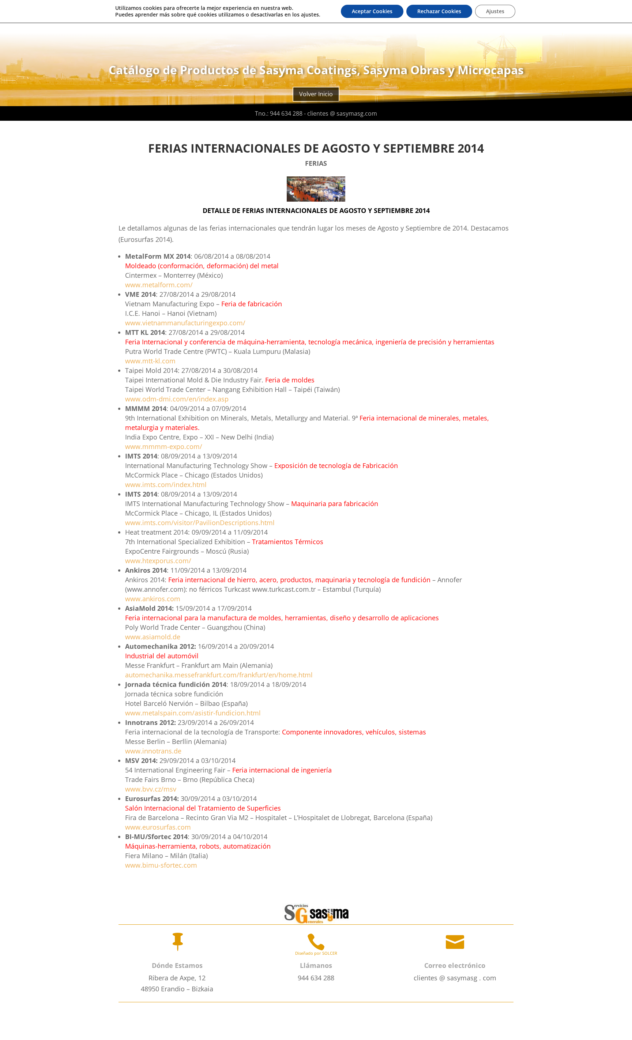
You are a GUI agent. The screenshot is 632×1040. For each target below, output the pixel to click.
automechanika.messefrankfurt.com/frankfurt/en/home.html (219, 674)
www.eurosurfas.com (158, 827)
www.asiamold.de (152, 636)
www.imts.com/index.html (166, 484)
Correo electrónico (454, 965)
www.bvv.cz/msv (150, 789)
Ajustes (495, 11)
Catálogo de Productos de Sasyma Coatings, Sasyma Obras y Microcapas (316, 70)
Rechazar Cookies (439, 11)
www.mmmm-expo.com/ (163, 446)
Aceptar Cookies (372, 11)
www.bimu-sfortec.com (161, 865)
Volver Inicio (316, 94)
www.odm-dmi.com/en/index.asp (177, 398)
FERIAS (316, 163)
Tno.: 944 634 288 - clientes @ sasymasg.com (316, 113)
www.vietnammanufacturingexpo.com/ (185, 322)
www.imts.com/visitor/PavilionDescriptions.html (200, 522)
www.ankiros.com (152, 598)
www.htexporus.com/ (158, 560)
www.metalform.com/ (159, 284)
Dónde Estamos (177, 965)
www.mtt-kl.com (150, 360)
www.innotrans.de (153, 751)
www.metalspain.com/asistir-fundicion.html (193, 712)
